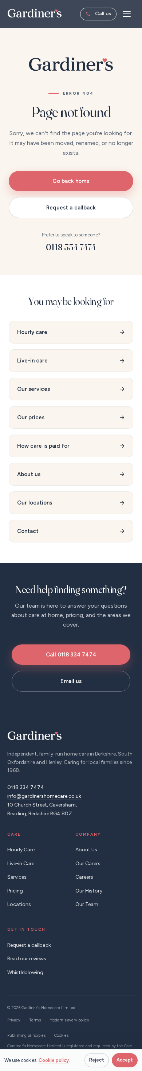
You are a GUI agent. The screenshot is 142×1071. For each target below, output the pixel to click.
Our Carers (87, 863)
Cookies (61, 1035)
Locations (19, 904)
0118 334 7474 (98, 14)
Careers (84, 877)
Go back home (71, 181)
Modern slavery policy (69, 1020)
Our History (88, 891)
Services (17, 877)
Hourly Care (21, 850)
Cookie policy (54, 1060)
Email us (71, 681)
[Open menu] (127, 14)
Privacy (13, 1020)
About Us (86, 850)
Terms (35, 1020)
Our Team (86, 904)
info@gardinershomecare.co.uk (44, 796)
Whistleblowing (25, 972)
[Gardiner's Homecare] (34, 13)
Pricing (15, 891)
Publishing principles (26, 1035)
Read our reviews (26, 959)
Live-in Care (20, 863)
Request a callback (71, 207)
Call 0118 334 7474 (71, 654)
